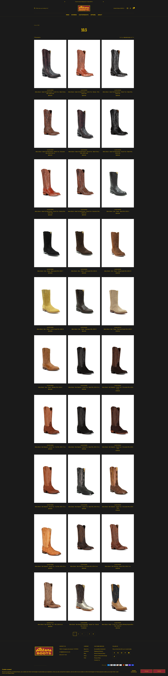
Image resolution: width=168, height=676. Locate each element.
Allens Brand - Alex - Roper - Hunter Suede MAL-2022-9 (50, 329)
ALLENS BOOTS (117, 327)
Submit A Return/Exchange (100, 655)
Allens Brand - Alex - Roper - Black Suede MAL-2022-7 (50, 271)
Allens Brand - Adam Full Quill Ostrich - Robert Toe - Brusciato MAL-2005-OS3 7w (50, 152)
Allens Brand (50, 90)
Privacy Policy (11, 673)
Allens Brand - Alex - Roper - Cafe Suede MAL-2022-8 (84, 271)
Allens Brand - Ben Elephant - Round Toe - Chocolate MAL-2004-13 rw (117, 447)
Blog (85, 653)
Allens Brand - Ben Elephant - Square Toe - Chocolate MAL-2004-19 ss (117, 507)
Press (85, 655)
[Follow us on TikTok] (114, 656)
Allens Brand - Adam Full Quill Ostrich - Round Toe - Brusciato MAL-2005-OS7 (84, 212)
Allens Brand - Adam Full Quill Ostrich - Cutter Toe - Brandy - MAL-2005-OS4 (84, 92)
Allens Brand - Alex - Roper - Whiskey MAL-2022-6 (50, 387)
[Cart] (133, 8)
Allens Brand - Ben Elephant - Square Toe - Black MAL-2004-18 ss (84, 506)
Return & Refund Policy (99, 653)
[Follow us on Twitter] (118, 653)
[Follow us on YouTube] (129, 653)
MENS (67, 15)
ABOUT (100, 15)
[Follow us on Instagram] (121, 653)
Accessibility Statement (99, 649)
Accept (146, 671)
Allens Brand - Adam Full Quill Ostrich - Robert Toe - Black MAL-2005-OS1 (118, 92)
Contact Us (97, 660)
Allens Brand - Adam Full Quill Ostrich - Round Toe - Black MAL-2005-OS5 (118, 152)
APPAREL (93, 15)
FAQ (85, 658)
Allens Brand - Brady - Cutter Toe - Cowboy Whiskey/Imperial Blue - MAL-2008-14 (118, 625)
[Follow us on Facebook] (114, 653)
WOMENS (74, 15)
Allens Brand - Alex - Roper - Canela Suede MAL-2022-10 (117, 271)
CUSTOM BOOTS (83, 15)
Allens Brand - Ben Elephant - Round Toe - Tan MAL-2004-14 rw (50, 506)
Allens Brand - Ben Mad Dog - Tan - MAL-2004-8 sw (50, 624)
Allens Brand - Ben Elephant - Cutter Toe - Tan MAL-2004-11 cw (50, 447)
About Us (86, 649)
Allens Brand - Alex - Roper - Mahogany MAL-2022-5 (84, 329)
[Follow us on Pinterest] (125, 653)
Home (35, 25)
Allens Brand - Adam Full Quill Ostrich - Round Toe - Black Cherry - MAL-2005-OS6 (84, 152)
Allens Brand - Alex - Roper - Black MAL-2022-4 (118, 211)
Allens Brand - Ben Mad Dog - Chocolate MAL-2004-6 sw (84, 566)
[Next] (93, 634)
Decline (159, 671)
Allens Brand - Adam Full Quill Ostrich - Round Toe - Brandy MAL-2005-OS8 (50, 212)
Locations (86, 651)
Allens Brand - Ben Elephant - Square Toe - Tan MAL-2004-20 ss (50, 566)
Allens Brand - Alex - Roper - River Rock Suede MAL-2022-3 (118, 329)
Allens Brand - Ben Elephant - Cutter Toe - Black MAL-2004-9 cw (84, 387)
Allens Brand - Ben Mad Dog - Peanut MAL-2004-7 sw (118, 566)
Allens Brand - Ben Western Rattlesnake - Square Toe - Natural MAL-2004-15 (84, 625)
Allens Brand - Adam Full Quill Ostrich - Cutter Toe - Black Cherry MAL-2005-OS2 (50, 92)
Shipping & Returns (98, 651)
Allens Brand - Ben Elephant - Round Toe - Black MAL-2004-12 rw (84, 447)
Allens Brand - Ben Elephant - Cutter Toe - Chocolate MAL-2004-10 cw (117, 388)
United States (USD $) (119, 8)
